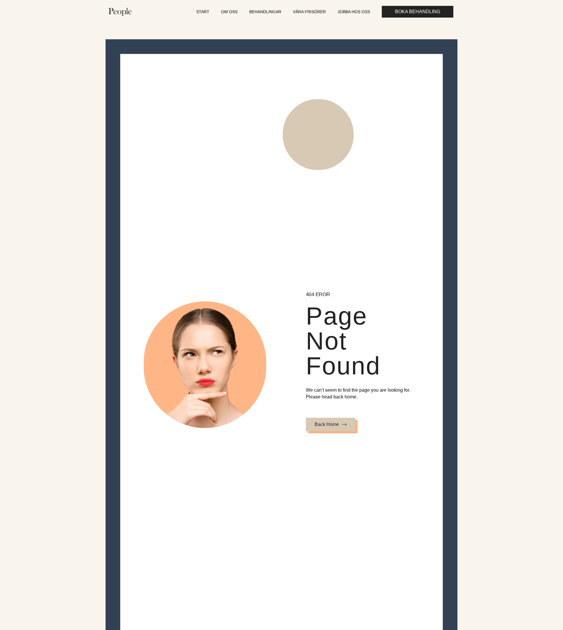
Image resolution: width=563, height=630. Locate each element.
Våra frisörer (309, 11)
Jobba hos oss (354, 11)
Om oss (229, 11)
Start (202, 11)
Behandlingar (265, 11)
